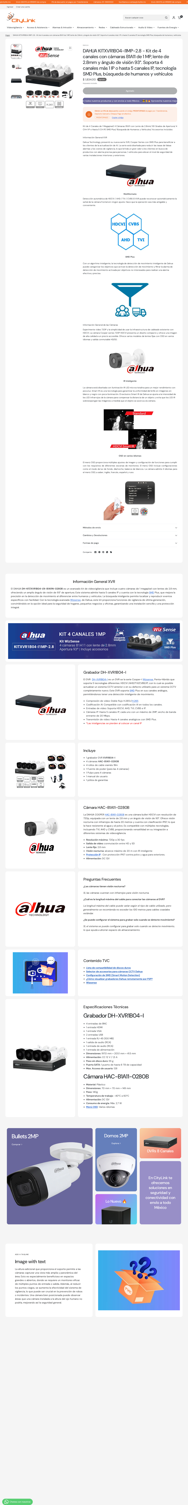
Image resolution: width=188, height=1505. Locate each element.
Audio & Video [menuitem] (145, 27)
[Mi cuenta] (173, 17)
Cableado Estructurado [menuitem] (121, 27)
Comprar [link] (16, 1144)
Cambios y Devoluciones (95, 535)
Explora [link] (115, 1143)
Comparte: (87, 552)
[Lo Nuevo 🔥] (116, 1209)
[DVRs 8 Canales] (160, 1143)
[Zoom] (70, 48)
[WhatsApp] (107, 552)
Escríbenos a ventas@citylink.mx (108, 2)
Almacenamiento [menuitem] (85, 27)
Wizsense (75, 599)
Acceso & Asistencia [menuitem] (37, 27)
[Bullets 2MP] (50, 1176)
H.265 (135, 700)
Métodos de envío (92, 527)
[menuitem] (11, 7)
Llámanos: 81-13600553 (80, 2)
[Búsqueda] (166, 18)
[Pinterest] (103, 552)
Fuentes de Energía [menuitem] (167, 27)
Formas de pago (91, 543)
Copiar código (118, 117)
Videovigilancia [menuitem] (14, 27)
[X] (99, 552)
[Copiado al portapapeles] (111, 552)
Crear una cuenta (23, 7)
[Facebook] (95, 552)
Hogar (7, 35)
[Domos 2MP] (116, 1159)
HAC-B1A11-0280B (114, 814)
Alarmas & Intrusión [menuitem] (62, 27)
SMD (151, 592)
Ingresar (10, 7)
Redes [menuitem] (102, 27)
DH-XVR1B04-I (100, 679)
